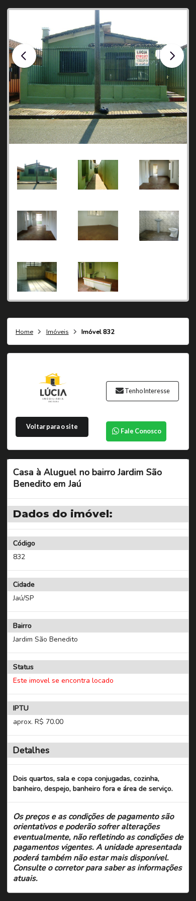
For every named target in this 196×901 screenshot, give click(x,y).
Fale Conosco (141, 431)
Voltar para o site (52, 426)
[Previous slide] (24, 56)
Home (24, 332)
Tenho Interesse (147, 391)
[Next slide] (172, 56)
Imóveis (57, 332)
